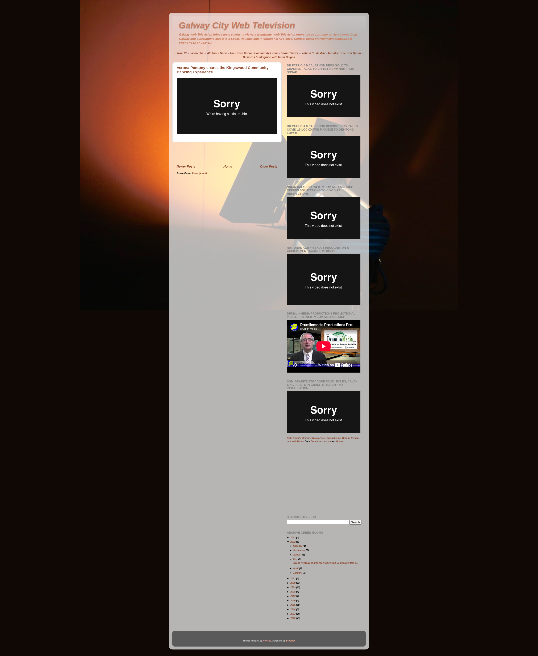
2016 (293, 600)
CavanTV (181, 53)
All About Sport (217, 53)
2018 (293, 591)
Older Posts (268, 166)
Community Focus (266, 53)
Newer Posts (186, 166)
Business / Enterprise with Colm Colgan (269, 57)
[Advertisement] (227, 153)
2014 (293, 609)
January (298, 572)
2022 (293, 542)
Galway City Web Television (237, 25)
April (296, 568)
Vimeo (339, 441)
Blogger (290, 640)
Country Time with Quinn (344, 53)
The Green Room (241, 53)
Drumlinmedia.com (321, 441)
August (297, 554)
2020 (293, 583)
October (298, 546)
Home (227, 166)
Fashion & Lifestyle (313, 53)
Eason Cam (197, 53)
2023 (293, 537)
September (299, 550)
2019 (293, 587)
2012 (293, 618)
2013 (293, 613)
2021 (293, 578)
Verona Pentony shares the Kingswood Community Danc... (325, 563)
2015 (293, 605)
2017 (293, 596)
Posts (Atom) (199, 173)
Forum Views (289, 53)
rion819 (267, 640)
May (295, 559)
